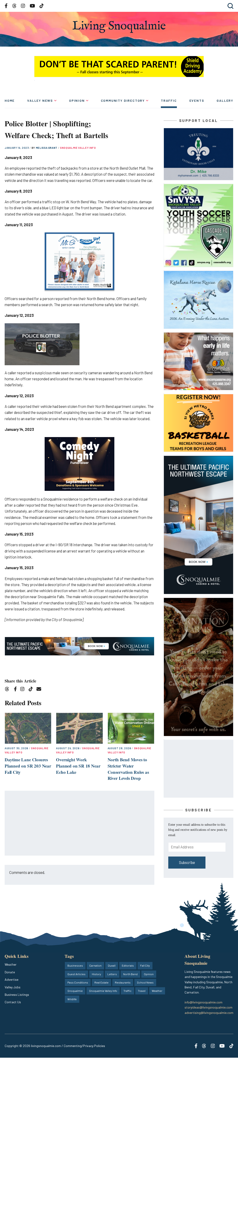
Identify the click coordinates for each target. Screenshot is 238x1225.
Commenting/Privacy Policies (84, 1046)
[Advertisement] (80, 823)
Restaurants (123, 982)
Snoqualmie (75, 990)
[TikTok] (32, 690)
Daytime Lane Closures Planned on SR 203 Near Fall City (28, 765)
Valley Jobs (12, 987)
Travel (141, 990)
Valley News (40, 100)
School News (145, 982)
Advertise (11, 979)
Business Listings (17, 995)
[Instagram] (24, 690)
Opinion (77, 100)
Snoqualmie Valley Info (78, 147)
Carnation (95, 965)
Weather (11, 964)
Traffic (169, 100)
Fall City (145, 965)
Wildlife (72, 999)
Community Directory (123, 100)
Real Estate (101, 982)
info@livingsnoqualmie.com (203, 1002)
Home (10, 100)
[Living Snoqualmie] (119, 27)
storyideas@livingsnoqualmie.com (208, 1007)
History (96, 974)
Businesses (75, 965)
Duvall (112, 965)
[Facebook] (16, 690)
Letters (112, 974)
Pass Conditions (77, 982)
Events (196, 100)
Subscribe (187, 862)
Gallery (225, 100)
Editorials (128, 965)
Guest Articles (76, 974)
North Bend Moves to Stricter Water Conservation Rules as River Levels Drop (128, 768)
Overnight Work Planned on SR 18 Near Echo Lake (78, 765)
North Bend (130, 974)
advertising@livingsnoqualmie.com (209, 1013)
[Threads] (8, 690)
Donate (10, 972)
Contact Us (13, 1002)
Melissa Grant (47, 147)
